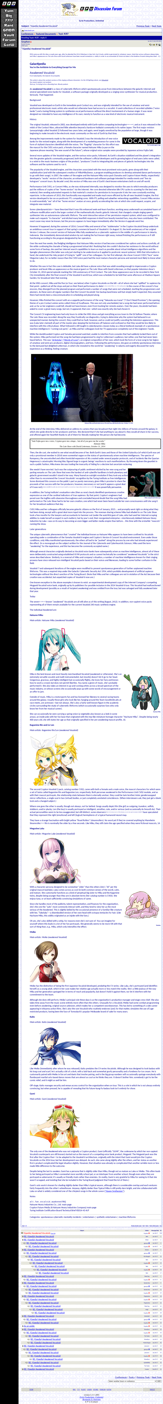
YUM (31, 1389)
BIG (74, 1389)
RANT (83, 1389)
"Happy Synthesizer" (114, 1191)
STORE (95, 1389)
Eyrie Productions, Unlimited (91, 1397)
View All (53, 1233)
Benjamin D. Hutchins (92, 1399)
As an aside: (29, 1326)
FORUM (103, 1389)
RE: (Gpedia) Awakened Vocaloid (39, 1236)
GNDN (89, 1389)
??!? (78, 1389)
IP (26, 1225)
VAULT (152, 1389)
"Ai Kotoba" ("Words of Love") (65, 340)
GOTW (108, 1389)
